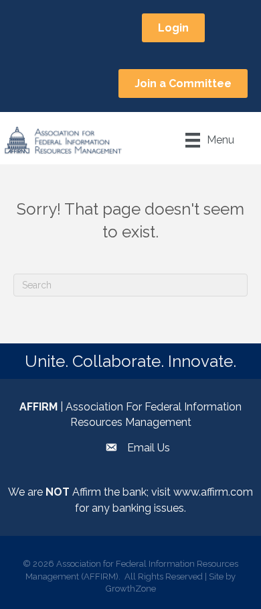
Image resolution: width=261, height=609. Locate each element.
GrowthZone (131, 589)
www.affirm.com (213, 492)
